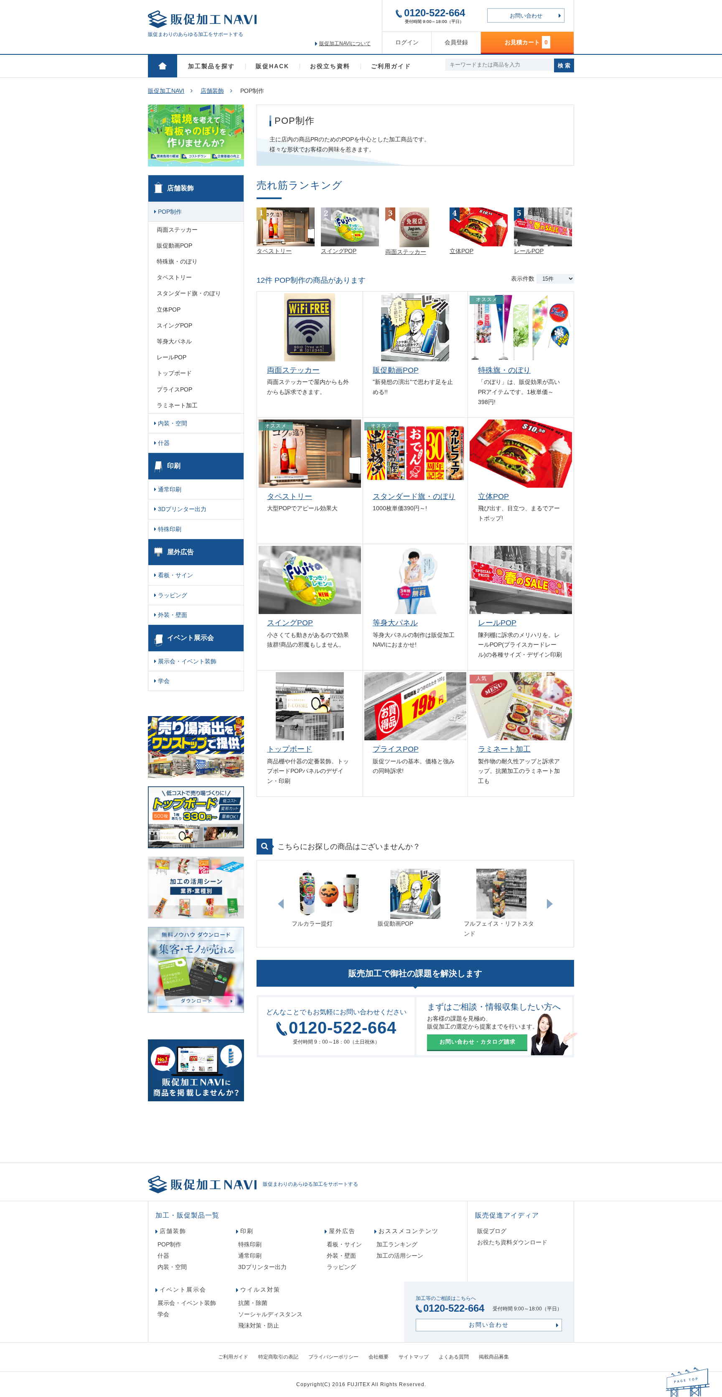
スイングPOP (290, 623)
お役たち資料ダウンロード (512, 1242)
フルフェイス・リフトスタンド (499, 928)
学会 (163, 681)
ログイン (407, 42)
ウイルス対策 (260, 1289)
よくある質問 (454, 1357)
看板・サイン (174, 575)
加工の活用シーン (399, 1255)
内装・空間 (171, 423)
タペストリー (289, 496)
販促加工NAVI (166, 90)
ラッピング (171, 595)
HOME (162, 66)
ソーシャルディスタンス (270, 1314)
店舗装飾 (212, 90)
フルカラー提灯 (312, 923)
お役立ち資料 (330, 66)
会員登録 (456, 42)
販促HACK (272, 66)
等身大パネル (395, 623)
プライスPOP (396, 749)
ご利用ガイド (391, 66)
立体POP (493, 496)
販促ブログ (491, 1231)
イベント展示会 (190, 637)
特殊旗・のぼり (504, 370)
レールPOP (497, 623)
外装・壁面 (171, 615)
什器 (163, 443)
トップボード (289, 749)
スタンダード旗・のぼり (414, 496)
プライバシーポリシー (333, 1357)
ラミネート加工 (504, 749)
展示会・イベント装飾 (186, 661)
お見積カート (526, 42)
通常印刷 (168, 489)
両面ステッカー (293, 370)
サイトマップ (414, 1357)
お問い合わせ (526, 16)
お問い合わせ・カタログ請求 (478, 1042)
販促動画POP (396, 370)
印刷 (173, 465)
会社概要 (379, 1357)
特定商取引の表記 (278, 1357)
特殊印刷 (168, 529)
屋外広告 (180, 551)
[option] (329, 899)
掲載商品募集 (494, 1357)
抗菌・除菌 (252, 1303)
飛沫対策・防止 (258, 1325)
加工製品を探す (211, 66)
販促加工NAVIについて (345, 43)
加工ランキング (396, 1244)
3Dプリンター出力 (181, 509)
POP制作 (169, 211)
